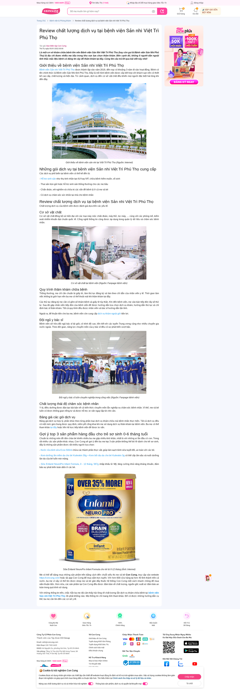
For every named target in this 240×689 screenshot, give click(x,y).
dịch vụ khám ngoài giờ (109, 313)
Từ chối (189, 683)
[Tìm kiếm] (162, 11)
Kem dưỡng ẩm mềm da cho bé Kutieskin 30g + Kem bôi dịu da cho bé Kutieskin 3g (83, 455)
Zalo (180, 669)
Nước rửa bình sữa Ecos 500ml (56, 450)
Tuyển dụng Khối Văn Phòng (100, 641)
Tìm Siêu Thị (100, 3)
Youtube (195, 669)
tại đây (53, 427)
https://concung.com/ (49, 578)
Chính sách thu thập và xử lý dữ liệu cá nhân (132, 678)
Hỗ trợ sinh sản (48, 179)
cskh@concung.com (50, 642)
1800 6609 (59, 3)
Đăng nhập (198, 3)
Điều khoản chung (96, 651)
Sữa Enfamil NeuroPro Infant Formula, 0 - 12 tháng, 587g (70, 464)
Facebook (167, 669)
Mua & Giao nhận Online (98, 661)
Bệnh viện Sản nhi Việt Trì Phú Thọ (57, 69)
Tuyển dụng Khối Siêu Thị (98, 644)
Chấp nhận (189, 677)
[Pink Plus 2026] (183, 56)
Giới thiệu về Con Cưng (97, 638)
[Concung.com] (51, 11)
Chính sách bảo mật (96, 647)
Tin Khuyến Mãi (95, 664)
